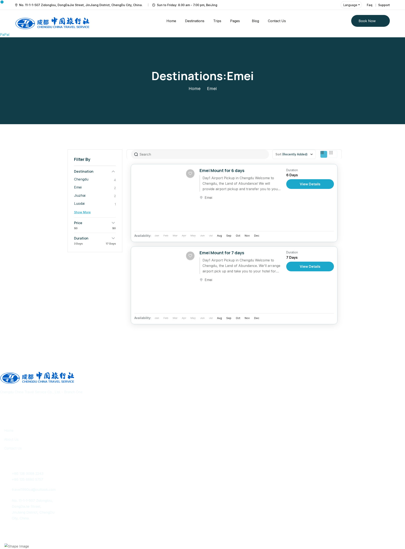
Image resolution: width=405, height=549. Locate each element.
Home (171, 21)
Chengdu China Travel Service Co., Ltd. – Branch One (59, 536)
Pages (235, 21)
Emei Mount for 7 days (222, 253)
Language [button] (350, 5)
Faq (369, 5)
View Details (310, 184)
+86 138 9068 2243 (27, 473)
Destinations (194, 21)
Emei (208, 197)
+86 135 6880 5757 (27, 479)
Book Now (367, 21)
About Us (11, 439)
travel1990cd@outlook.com (34, 489)
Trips (217, 21)
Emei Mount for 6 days (222, 170)
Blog (255, 21)
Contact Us (277, 21)
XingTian (123, 536)
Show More (82, 212)
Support (384, 5)
